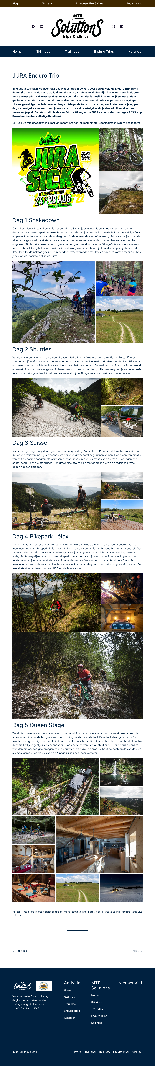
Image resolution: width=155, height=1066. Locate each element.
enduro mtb (36, 911)
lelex (98, 911)
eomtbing (76, 911)
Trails (20, 915)
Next (136, 950)
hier (28, 116)
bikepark (16, 911)
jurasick (91, 911)
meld (98, 108)
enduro (25, 911)
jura (84, 911)
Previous (21, 950)
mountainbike (108, 911)
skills (14, 915)
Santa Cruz (136, 911)
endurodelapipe (51, 911)
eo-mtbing (65, 911)
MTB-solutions (123, 911)
